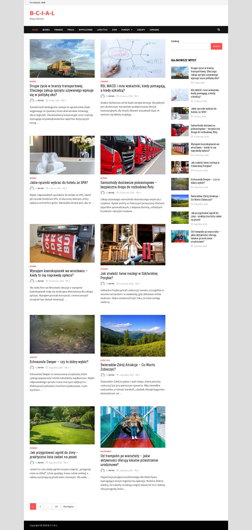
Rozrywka (105, 451)
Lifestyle (102, 29)
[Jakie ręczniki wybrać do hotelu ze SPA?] (180, 109)
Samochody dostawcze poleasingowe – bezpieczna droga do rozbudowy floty (128, 185)
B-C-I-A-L (42, 13)
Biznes (46, 29)
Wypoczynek (85, 29)
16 (56, 506)
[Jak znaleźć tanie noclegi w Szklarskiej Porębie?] (180, 163)
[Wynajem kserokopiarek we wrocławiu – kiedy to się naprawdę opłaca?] (180, 144)
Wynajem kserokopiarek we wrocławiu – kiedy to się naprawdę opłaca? (59, 273)
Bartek (41, 100)
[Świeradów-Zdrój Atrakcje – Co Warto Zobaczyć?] (180, 196)
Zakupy (141, 29)
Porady (125, 29)
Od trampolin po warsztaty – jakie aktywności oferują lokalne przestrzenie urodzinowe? (129, 460)
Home (35, 29)
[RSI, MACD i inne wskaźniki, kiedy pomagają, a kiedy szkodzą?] (180, 90)
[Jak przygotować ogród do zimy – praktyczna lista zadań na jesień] (180, 213)
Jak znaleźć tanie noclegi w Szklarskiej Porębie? (205, 164)
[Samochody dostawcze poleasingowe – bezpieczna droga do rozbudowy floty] (180, 126)
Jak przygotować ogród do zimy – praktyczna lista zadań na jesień (54, 454)
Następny (68, 506)
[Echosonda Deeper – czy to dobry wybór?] (180, 180)
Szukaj (175, 41)
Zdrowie (154, 29)
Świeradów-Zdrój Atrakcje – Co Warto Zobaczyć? (205, 198)
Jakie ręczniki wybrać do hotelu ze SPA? (59, 183)
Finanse (58, 29)
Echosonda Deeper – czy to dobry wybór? (59, 362)
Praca (71, 29)
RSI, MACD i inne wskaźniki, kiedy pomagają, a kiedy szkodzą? (205, 93)
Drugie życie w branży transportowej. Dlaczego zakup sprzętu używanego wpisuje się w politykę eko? (61, 90)
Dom (114, 29)
